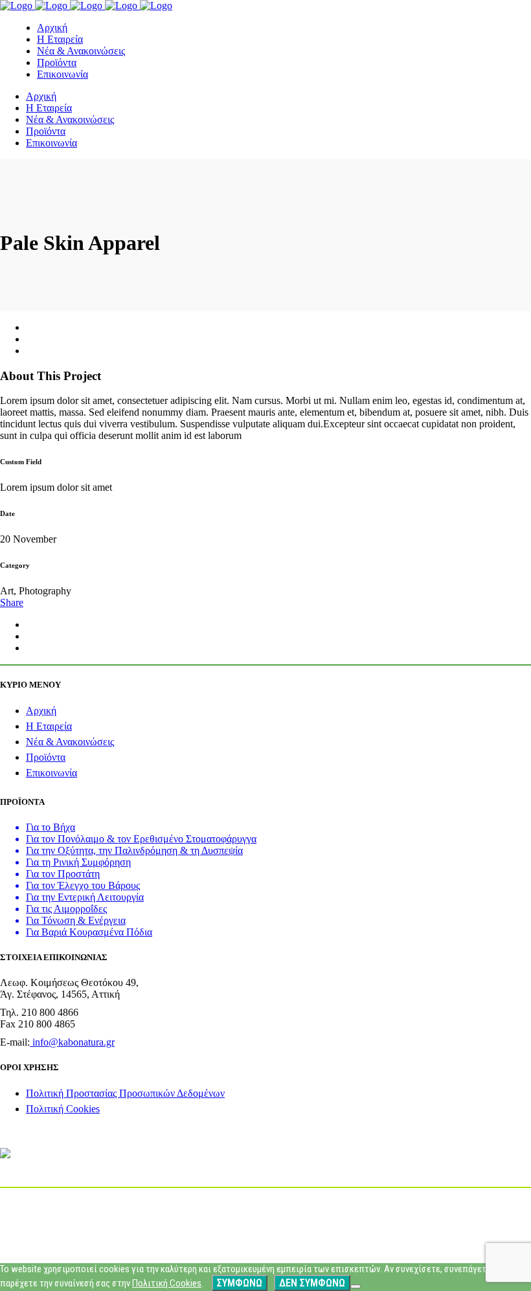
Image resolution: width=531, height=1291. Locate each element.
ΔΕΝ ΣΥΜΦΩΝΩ (312, 1283)
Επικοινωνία (51, 772)
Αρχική (41, 710)
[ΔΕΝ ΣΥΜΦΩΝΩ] (355, 1286)
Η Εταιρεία (49, 726)
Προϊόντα (45, 757)
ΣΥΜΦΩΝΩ (239, 1283)
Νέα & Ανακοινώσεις (70, 741)
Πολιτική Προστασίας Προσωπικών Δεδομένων (125, 1093)
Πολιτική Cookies (63, 1108)
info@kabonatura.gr (72, 1042)
